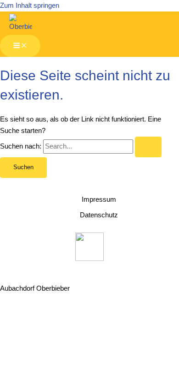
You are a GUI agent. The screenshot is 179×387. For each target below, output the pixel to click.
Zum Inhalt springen (29, 5)
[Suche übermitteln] (148, 147)
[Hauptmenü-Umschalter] (20, 46)
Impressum (99, 199)
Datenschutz (99, 215)
